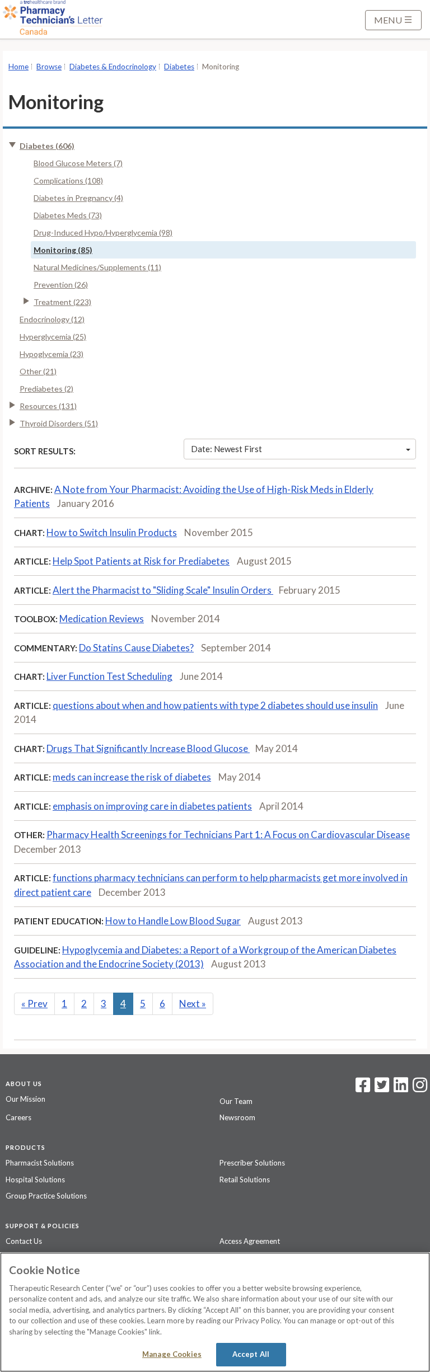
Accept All (250, 1354)
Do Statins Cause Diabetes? (136, 648)
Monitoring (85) (63, 250)
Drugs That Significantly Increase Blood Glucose (148, 748)
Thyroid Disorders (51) (59, 423)
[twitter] (380, 1088)
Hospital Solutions (35, 1179)
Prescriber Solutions (252, 1162)
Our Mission (25, 1098)
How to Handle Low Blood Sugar (173, 921)
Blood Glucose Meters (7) (78, 163)
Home (18, 66)
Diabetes (179, 66)
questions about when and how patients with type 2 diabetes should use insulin (215, 705)
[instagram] (420, 1088)
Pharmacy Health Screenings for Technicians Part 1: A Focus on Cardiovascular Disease (228, 834)
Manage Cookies (172, 1354)
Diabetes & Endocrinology (112, 66)
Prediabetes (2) (46, 388)
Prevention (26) (61, 284)
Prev (34, 1003)
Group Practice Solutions (46, 1195)
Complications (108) (68, 180)
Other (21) (38, 371)
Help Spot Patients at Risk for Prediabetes (141, 561)
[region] (215, 1312)
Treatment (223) (62, 302)
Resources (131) (48, 406)
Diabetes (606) (47, 146)
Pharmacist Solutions (40, 1162)
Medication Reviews (101, 618)
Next (192, 1003)
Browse (49, 66)
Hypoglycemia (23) (51, 354)
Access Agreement (249, 1241)
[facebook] (363, 1088)
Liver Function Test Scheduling (109, 676)
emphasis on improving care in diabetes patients (152, 806)
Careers (18, 1117)
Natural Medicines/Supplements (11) (97, 267)
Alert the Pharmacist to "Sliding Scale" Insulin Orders (163, 590)
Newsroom (237, 1117)
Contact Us (24, 1241)
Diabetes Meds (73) (68, 215)
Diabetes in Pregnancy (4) (78, 198)
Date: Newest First (226, 449)
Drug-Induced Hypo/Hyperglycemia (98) (103, 232)
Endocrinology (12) (52, 319)
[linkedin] (401, 1088)
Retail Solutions (244, 1179)
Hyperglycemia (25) (53, 336)
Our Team (236, 1101)
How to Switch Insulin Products (111, 532)
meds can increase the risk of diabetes (132, 777)
